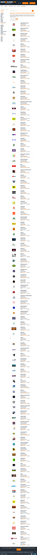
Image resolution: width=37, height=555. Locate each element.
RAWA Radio (22, 505)
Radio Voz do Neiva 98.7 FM (24, 75)
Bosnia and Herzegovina (26, 118)
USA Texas (24, 275)
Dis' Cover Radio (22, 400)
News (25, 187)
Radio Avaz (22, 117)
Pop (23, 40)
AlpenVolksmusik (23, 468)
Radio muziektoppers (23, 358)
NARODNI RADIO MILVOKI (24, 311)
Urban (25, 292)
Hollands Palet (22, 342)
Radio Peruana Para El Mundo (24, 526)
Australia (24, 380)
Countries (10, 6)
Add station (23, 6)
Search (18, 6)
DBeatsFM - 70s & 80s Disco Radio (25, 405)
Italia (23, 223)
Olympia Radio (22, 180)
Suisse (24, 354)
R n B (25, 418)
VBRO (21, 164)
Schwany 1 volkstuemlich (24, 159)
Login (20, 3)
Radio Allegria (22, 222)
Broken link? (26, 552)
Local (25, 145)
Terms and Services (20, 552)
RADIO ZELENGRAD (23, 290)
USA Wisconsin (25, 97)
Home (2, 6)
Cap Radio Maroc (22, 54)
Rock (25, 35)
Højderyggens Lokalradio (24, 300)
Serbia (24, 191)
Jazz (25, 428)
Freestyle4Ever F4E (23, 274)
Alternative (2, 13)
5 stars (2, 40)
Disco (24, 407)
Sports (25, 30)
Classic (2, 19)
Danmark (24, 301)
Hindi (25, 150)
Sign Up (26, 3)
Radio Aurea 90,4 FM (23, 521)
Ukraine (24, 86)
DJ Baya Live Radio (23, 416)
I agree (19, 549)
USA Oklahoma (25, 443)
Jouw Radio (22, 211)
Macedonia (24, 128)
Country (2, 21)
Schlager (26, 103)
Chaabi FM (21, 253)
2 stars (2, 37)
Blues (24, 381)
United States (25, 228)
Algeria (2, 27)
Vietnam (24, 60)
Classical (2, 20)
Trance (26, 460)
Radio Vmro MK (22, 127)
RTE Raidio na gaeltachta (23, 264)
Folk (23, 30)
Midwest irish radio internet (24, 28)
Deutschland (25, 34)
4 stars (2, 39)
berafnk (21, 463)
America (2, 28)
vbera (21, 379)
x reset (5, 22)
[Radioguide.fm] (8, 2)
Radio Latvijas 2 (22, 185)
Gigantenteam (22, 489)
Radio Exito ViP (22, 500)
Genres (6, 6)
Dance (24, 276)
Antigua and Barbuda (3, 31)
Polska (24, 511)
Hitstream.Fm (22, 248)
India (24, 149)
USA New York (25, 448)
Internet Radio (3, 9)
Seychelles (24, 417)
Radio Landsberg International (24, 421)
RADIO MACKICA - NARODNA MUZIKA (26, 295)
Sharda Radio (22, 148)
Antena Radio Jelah (23, 484)
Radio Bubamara (22, 437)
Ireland (24, 29)
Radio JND (21, 106)
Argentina (2, 32)
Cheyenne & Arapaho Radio (24, 442)
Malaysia (24, 144)
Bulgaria (24, 81)
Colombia (24, 427)
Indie (25, 397)
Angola (2, 30)
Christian (2, 18)
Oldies (24, 124)
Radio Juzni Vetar (22, 49)
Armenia (2, 33)
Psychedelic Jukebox (23, 70)
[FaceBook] (34, 554)
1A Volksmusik (22, 201)
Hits (25, 56)
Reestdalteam (22, 363)
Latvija (24, 186)
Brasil (24, 396)
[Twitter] (35, 554)
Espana (24, 244)
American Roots (22, 96)
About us (5, 552)
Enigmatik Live (22, 316)
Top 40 (26, 119)
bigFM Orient (22, 531)
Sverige (24, 39)
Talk (25, 77)
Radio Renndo (22, 332)
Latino (25, 313)
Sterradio (21, 337)
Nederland (24, 107)
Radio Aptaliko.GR (23, 122)
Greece (24, 44)
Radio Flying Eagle (23, 374)
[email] (32, 554)
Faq (8, 552)
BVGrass (21, 64)
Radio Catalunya (22, 227)
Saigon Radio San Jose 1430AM (24, 59)
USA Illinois (24, 506)
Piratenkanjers (22, 138)
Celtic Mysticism (22, 458)
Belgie (24, 165)
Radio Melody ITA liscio (23, 269)
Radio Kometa (22, 479)
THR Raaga (22, 232)
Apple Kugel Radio (23, 447)
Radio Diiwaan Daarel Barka (24, 285)
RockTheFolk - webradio (23, 33)
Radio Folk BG (22, 80)
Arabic (1, 15)
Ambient (2, 14)
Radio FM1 (21, 353)
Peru (24, 170)
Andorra (2, 29)
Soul (25, 129)
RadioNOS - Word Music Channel (25, 395)
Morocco (24, 55)
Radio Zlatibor (22, 321)
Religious (26, 318)
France (24, 401)
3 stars (2, 38)
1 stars (2, 36)
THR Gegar (22, 143)
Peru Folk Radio (22, 206)
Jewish (26, 449)
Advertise (32, 3)
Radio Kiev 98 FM (22, 85)
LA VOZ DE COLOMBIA (23, 426)
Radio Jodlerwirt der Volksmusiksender (26, 101)
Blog (15, 6)
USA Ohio (24, 65)
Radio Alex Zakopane (23, 510)
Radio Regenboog (22, 384)
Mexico (24, 317)
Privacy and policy (12, 552)
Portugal (24, 76)
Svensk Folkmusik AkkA (23, 38)
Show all (2, 22)
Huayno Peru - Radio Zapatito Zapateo (25, 169)
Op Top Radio (22, 190)
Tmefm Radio (22, 243)
